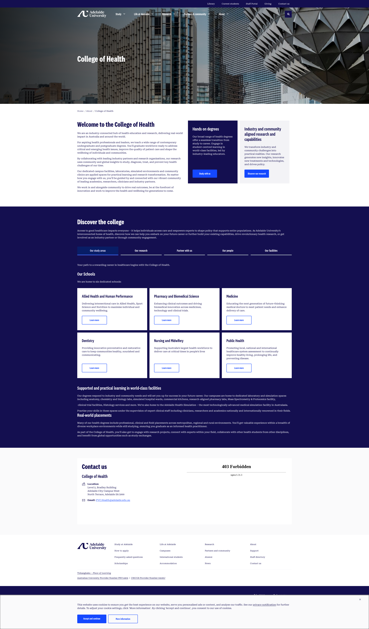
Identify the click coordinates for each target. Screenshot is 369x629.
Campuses (165, 551)
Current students (230, 4)
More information (123, 618)
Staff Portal (252, 4)
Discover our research (257, 173)
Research (209, 544)
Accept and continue (91, 618)
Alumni (208, 557)
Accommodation (168, 563)
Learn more (94, 320)
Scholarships (121, 563)
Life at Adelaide (168, 544)
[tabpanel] (184, 350)
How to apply (121, 551)
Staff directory (257, 557)
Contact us (283, 4)
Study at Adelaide (123, 544)
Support (254, 551)
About (253, 544)
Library (211, 4)
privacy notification (264, 604)
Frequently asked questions (128, 557)
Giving (267, 4)
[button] (360, 599)
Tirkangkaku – (94, 573)
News (208, 563)
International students (171, 557)
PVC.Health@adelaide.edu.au (113, 500)
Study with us (204, 173)
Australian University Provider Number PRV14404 (102, 578)
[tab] (97, 251)
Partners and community (217, 551)
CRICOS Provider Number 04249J (148, 578)
